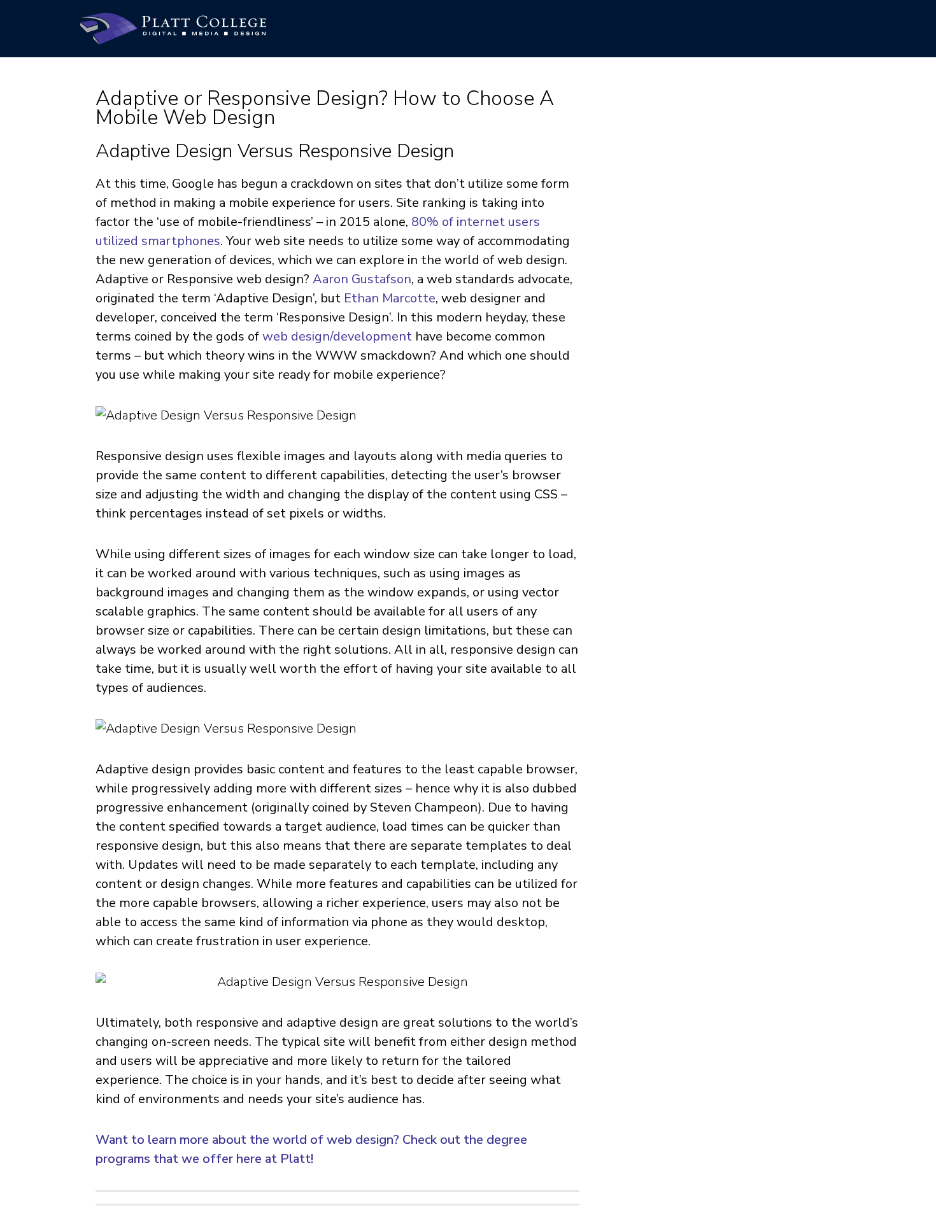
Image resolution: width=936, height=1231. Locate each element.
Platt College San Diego (173, 29)
